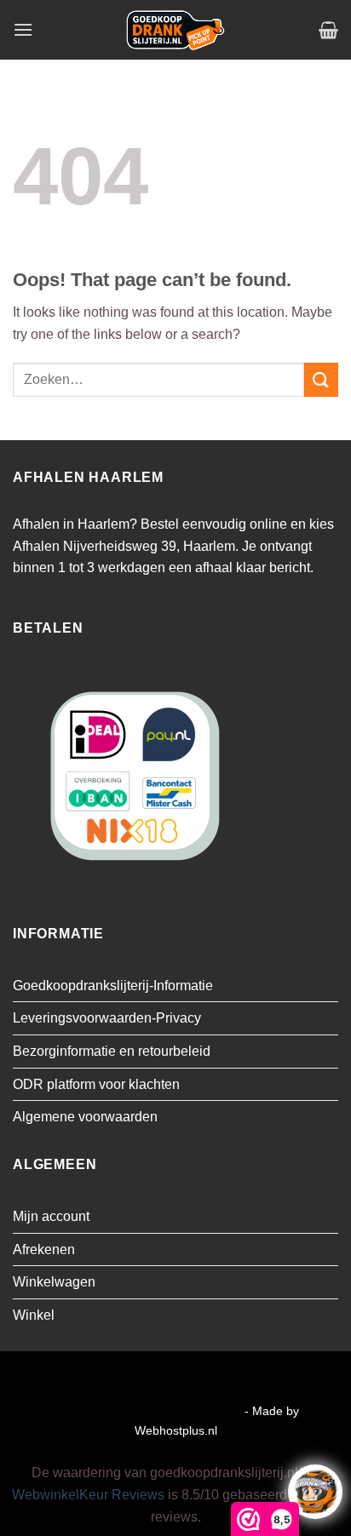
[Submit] (321, 379)
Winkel (34, 1315)
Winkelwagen (54, 1282)
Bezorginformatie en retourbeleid (111, 1051)
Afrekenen (44, 1249)
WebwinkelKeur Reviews (88, 1494)
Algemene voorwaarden (85, 1116)
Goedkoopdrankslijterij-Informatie (113, 985)
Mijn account (51, 1216)
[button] (23, 29)
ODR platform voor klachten (96, 1084)
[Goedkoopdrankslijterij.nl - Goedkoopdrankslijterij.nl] (175, 30)
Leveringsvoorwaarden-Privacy (107, 1018)
